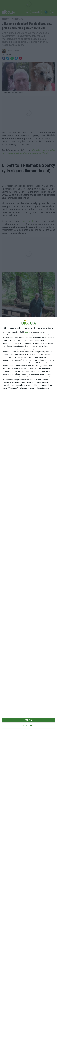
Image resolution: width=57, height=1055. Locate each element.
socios (27, 332)
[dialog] (28, 686)
